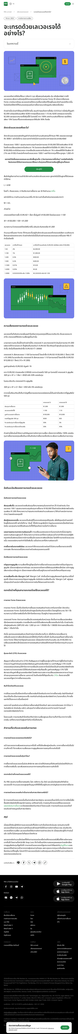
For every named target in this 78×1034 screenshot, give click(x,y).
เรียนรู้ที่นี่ (39, 169)
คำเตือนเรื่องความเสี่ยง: (10, 1012)
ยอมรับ (65, 1027)
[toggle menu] (73, 4)
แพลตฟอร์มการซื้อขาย (12, 805)
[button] (39, 44)
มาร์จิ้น (52, 191)
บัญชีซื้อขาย (64, 845)
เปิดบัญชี (68, 4)
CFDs (56, 675)
